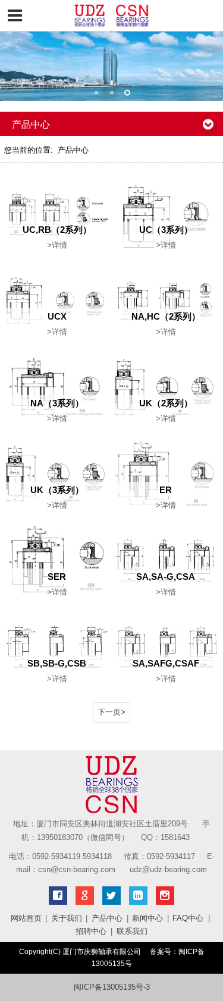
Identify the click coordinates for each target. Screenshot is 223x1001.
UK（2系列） (166, 403)
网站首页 (26, 918)
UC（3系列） (166, 230)
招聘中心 (91, 931)
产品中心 (73, 150)
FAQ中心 (187, 918)
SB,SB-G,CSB (56, 663)
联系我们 (132, 931)
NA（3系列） (57, 403)
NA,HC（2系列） (165, 316)
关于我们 (66, 918)
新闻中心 (147, 918)
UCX (57, 316)
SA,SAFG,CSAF (166, 663)
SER (57, 576)
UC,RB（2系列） (57, 230)
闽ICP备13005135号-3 (112, 987)
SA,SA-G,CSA (165, 576)
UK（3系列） (57, 490)
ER (165, 490)
